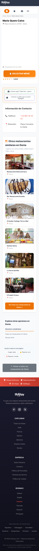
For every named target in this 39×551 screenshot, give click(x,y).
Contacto (19, 466)
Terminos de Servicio (19, 475)
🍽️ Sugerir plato (11, 352)
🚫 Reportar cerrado (12, 356)
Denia (9, 16)
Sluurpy (19, 448)
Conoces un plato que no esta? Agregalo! (21, 97)
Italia (19, 427)
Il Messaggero (18, 527)
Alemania (19, 440)
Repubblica (8, 527)
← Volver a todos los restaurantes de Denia (19, 367)
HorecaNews (28, 527)
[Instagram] (19, 409)
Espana (19, 436)
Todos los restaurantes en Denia (16, 334)
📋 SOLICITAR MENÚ (19, 73)
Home (4, 16)
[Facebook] (14, 409)
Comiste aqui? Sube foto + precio (20, 91)
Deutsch (19, 510)
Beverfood (5, 531)
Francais (20, 506)
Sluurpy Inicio (9, 337)
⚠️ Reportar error (25, 352)
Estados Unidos (19, 444)
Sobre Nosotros (19, 462)
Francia (19, 432)
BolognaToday (15, 531)
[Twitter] (25, 409)
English (19, 497)
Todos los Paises (19, 423)
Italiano (19, 493)
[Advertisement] (19, 45)
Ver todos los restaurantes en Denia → (19, 306)
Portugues (19, 514)
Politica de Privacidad (19, 471)
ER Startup (26, 531)
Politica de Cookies (19, 479)
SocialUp (34, 531)
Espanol (19, 501)
